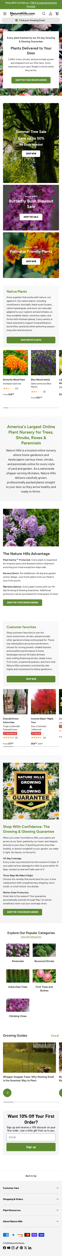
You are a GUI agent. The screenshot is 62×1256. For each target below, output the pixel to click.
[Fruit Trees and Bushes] (44, 976)
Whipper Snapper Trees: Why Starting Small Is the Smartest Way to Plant (28, 1078)
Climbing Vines (17, 1016)
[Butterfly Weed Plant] (15, 362)
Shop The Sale (31, 217)
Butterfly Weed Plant (14, 379)
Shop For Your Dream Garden (22, 602)
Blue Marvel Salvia (40, 379)
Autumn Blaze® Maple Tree (42, 720)
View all (55, 1035)
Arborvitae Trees (17, 986)
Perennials (18, 961)
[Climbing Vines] (17, 1005)
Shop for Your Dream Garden (30, 80)
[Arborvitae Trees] (17, 976)
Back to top (31, 1176)
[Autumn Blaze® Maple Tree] (43, 701)
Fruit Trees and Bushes (44, 988)
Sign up (31, 1147)
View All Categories (31, 936)
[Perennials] (17, 950)
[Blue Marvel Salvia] (43, 362)
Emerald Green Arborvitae (11, 720)
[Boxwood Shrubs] (44, 950)
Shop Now (31, 153)
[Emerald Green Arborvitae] (15, 701)
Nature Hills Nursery (16, 1243)
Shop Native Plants (31, 340)
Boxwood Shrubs (44, 961)
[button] (57, 13)
